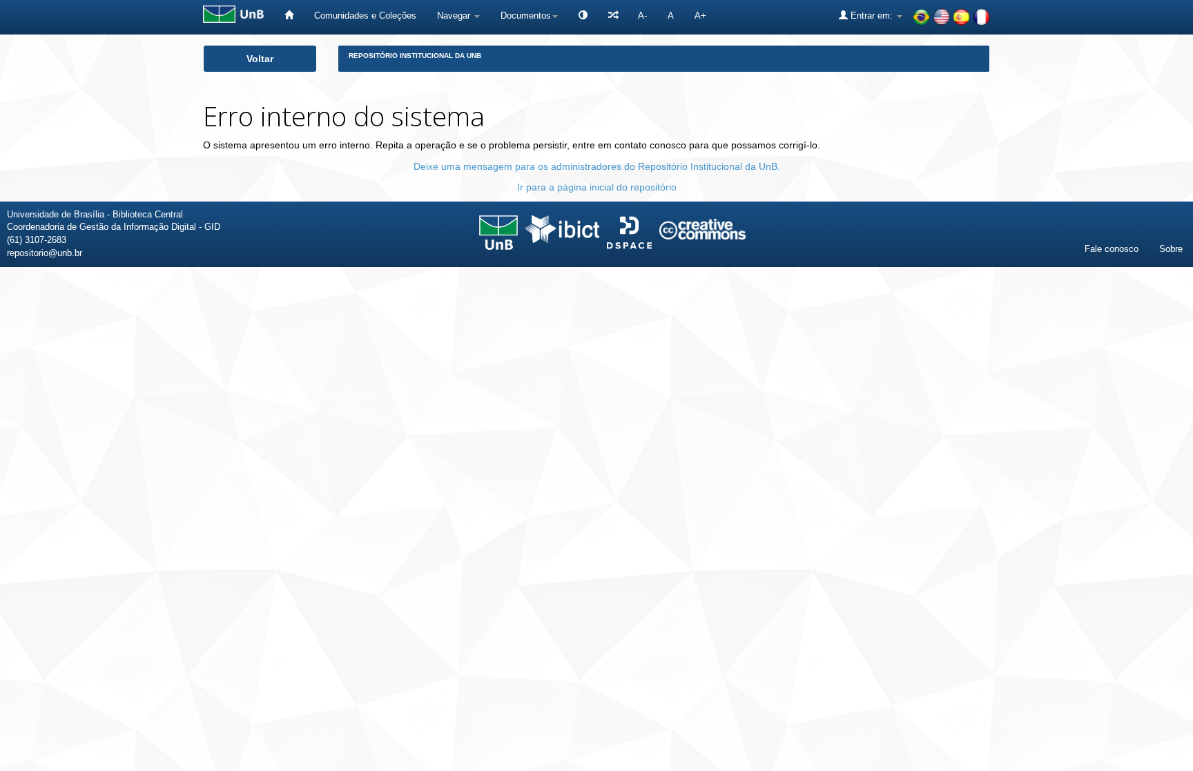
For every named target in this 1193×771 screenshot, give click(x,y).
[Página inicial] (289, 15)
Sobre (1171, 249)
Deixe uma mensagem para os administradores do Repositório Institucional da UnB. (597, 166)
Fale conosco (1111, 249)
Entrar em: (871, 15)
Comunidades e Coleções (365, 15)
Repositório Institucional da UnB (415, 55)
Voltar (259, 58)
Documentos (526, 15)
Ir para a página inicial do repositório (597, 187)
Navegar (455, 15)
